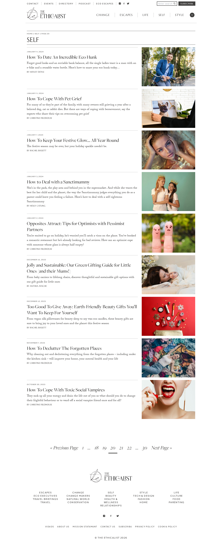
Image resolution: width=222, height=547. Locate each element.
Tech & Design (143, 495)
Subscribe (186, 3)
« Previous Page (64, 447)
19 (104, 447)
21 (121, 447)
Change (103, 15)
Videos (49, 526)
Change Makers (78, 495)
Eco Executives (45, 495)
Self (162, 15)
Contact (33, 3)
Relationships (111, 505)
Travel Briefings (45, 499)
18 (96, 447)
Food (177, 499)
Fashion (144, 499)
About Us (63, 526)
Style (179, 15)
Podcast (85, 3)
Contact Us (107, 526)
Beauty (110, 495)
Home (30, 33)
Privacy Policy (145, 526)
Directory (66, 3)
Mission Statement (85, 526)
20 (112, 447)
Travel (45, 502)
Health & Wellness (111, 500)
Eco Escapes (104, 3)
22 (129, 447)
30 (144, 447)
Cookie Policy (167, 526)
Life (146, 15)
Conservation (78, 502)
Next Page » (161, 447)
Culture (176, 495)
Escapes (126, 15)
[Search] (175, 4)
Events (49, 3)
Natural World (78, 499)
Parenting (176, 502)
